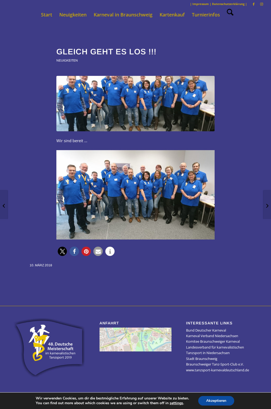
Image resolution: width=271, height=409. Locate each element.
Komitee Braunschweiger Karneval (213, 341)
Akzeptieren (216, 400)
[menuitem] (47, 14)
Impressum (200, 4)
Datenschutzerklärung (228, 4)
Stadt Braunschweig (201, 358)
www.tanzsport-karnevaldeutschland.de (217, 370)
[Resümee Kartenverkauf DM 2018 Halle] (267, 204)
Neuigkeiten (67, 60)
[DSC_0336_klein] (135, 103)
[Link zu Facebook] (254, 4)
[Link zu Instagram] (262, 4)
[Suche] (228, 14)
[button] (62, 251)
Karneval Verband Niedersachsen (212, 335)
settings (176, 403)
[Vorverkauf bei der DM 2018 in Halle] (4, 204)
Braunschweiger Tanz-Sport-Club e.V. (215, 364)
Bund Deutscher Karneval (206, 330)
